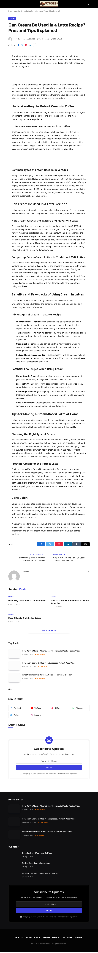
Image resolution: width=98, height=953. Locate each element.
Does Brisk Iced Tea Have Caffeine (37, 853)
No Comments (44, 39)
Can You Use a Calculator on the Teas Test (40, 873)
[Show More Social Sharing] (34, 45)
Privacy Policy (64, 774)
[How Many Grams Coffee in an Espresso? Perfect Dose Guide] (14, 665)
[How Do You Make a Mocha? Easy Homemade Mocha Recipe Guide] (14, 653)
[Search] (88, 4)
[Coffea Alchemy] (49, 4)
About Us (19, 937)
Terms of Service (51, 937)
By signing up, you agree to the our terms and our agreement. (50, 774)
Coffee (12, 19)
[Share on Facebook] (18, 45)
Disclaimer (67, 937)
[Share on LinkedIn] (30, 45)
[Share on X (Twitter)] (22, 45)
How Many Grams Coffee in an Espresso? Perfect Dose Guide (48, 663)
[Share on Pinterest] (26, 45)
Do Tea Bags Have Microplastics (36, 863)
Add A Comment (49, 631)
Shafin (18, 39)
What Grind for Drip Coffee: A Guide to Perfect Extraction (47, 675)
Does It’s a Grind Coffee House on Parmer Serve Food (70, 601)
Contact (79, 937)
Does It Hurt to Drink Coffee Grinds (24, 618)
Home (10, 11)
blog (15, 11)
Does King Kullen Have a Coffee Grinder (27, 600)
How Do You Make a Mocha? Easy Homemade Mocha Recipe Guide (51, 651)
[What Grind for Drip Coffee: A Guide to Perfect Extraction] (14, 677)
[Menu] (9, 4)
